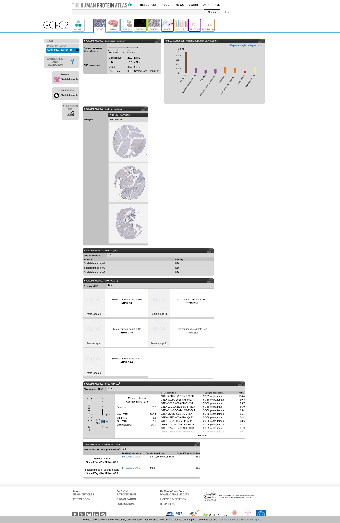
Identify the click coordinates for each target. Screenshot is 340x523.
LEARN (193, 5)
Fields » (225, 12)
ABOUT (166, 5)
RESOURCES (148, 5)
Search (212, 12)
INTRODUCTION (126, 494)
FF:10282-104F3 (131, 468)
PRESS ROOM (82, 499)
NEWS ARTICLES (83, 494)
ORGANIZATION (126, 499)
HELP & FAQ (167, 504)
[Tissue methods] (70, 113)
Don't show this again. (249, 519)
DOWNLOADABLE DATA (174, 494)
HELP (218, 5)
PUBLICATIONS (125, 504)
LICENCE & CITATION (173, 499)
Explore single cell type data (246, 45)
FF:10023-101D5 (131, 456)
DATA (206, 5)
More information (227, 519)
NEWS (180, 5)
